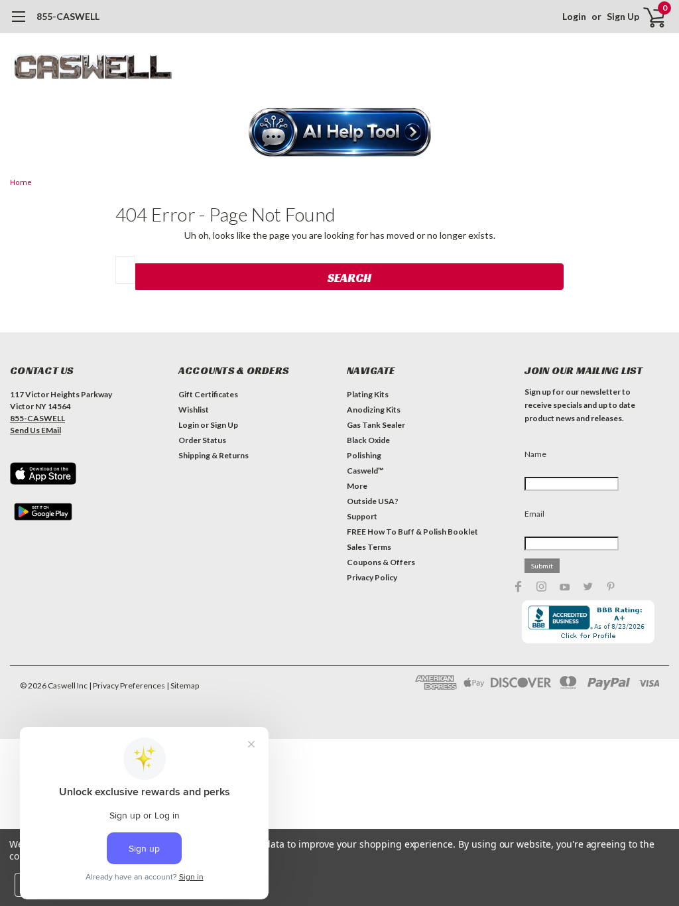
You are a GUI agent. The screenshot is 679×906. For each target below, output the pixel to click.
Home (21, 182)
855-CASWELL (67, 16)
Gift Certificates (208, 394)
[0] (649, 16)
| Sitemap (182, 685)
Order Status (202, 440)
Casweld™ (365, 471)
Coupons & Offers (381, 562)
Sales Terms (369, 547)
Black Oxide (368, 440)
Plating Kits (368, 394)
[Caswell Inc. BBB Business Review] (588, 621)
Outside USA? (373, 501)
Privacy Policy (372, 577)
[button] (339, 133)
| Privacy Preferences (127, 685)
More (357, 486)
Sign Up (623, 16)
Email (534, 514)
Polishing (364, 455)
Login (574, 16)
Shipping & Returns (213, 455)
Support (362, 516)
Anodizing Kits (374, 410)
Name (535, 454)
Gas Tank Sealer (376, 425)
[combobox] (125, 270)
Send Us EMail (35, 430)
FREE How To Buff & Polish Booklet (412, 532)
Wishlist (193, 410)
